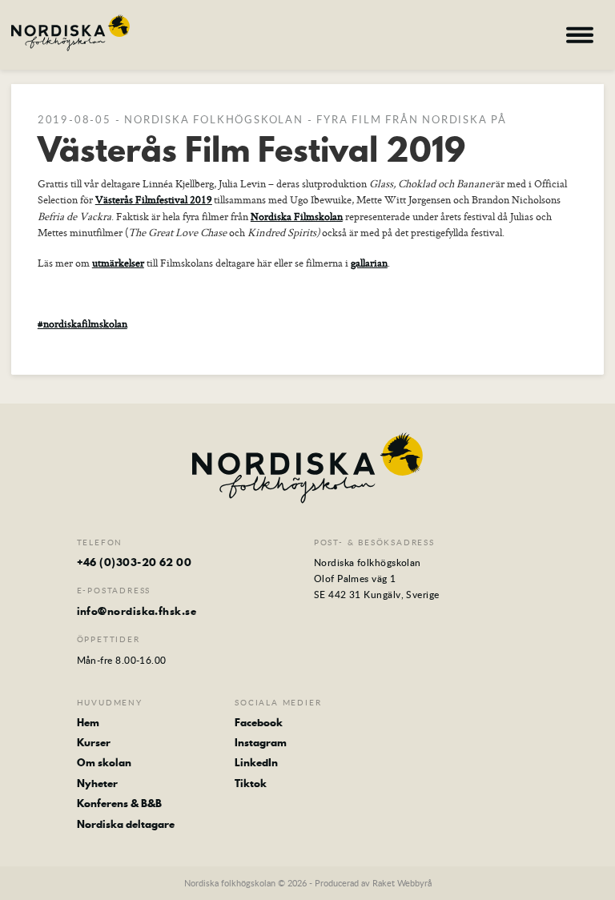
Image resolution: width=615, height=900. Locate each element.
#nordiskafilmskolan (82, 323)
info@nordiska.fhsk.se (136, 611)
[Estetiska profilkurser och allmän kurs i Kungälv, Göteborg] (70, 32)
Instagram (261, 742)
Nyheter (97, 783)
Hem (88, 722)
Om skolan (104, 762)
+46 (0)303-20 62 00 (134, 562)
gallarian (369, 262)
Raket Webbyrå (402, 883)
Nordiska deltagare (126, 824)
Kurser (94, 742)
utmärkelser (118, 262)
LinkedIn (256, 762)
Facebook (259, 722)
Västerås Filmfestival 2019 (153, 199)
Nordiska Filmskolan (297, 216)
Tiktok (251, 783)
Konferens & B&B (119, 803)
